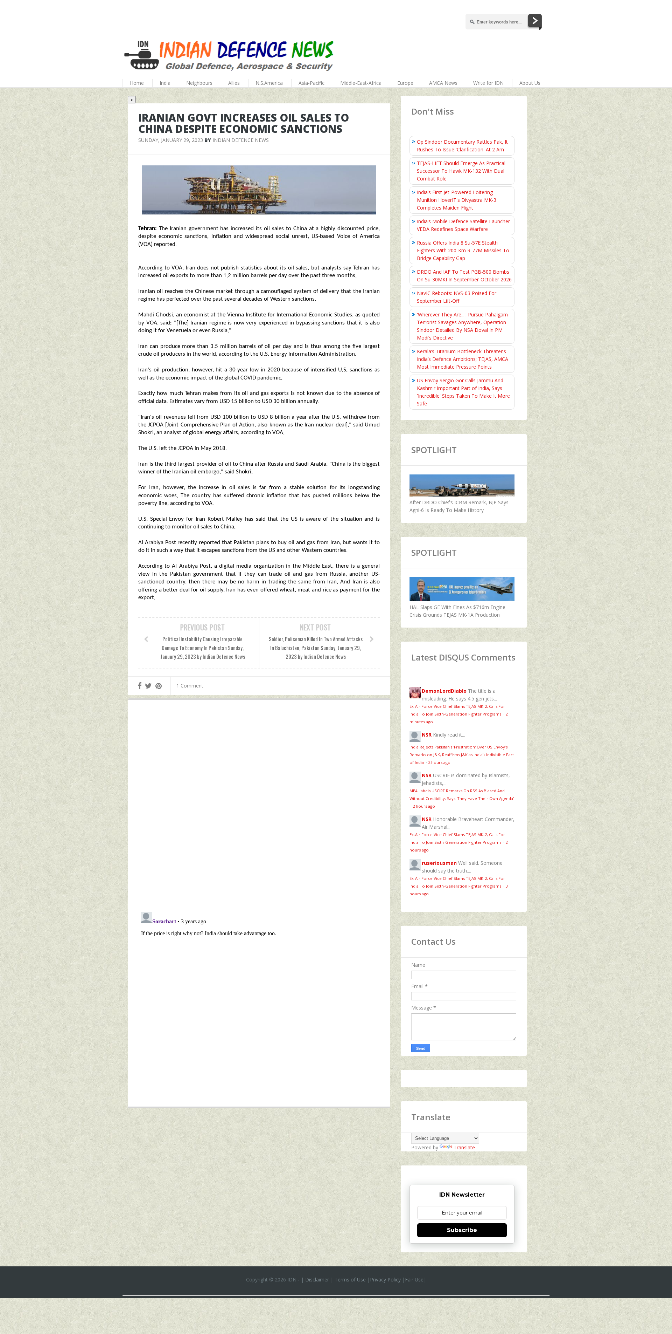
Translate (464, 1147)
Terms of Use (350, 1279)
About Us (529, 83)
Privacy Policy (385, 1279)
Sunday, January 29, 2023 (170, 140)
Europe (405, 83)
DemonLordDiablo (444, 690)
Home (137, 83)
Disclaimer (317, 1279)
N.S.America (269, 83)
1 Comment (189, 685)
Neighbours (199, 83)
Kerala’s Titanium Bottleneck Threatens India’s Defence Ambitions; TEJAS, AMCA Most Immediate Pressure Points (462, 359)
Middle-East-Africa (361, 83)
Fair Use (414, 1279)
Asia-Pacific (311, 83)
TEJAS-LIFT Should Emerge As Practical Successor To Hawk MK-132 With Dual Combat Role (461, 171)
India (165, 83)
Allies (234, 83)
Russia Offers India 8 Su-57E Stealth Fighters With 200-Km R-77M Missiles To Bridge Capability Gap (463, 250)
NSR (427, 734)
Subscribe (462, 1230)
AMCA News (443, 83)
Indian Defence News (240, 140)
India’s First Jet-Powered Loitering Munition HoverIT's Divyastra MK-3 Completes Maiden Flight (456, 200)
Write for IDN (488, 83)
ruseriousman (439, 863)
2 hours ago (439, 762)
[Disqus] (259, 807)
